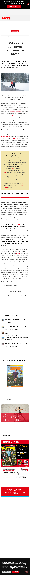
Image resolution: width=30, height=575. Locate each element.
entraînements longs (15, 111)
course (8, 149)
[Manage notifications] (26, 572)
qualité (19, 224)
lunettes (18, 253)
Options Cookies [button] (6, 571)
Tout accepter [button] (15, 571)
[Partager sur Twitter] (9, 296)
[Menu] (27, 18)
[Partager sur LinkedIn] (21, 296)
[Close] (28, 4)
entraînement (15, 138)
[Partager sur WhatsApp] (13, 296)
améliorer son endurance (9, 116)
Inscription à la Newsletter (14, 6)
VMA (13, 168)
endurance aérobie (6, 136)
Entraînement (15, 31)
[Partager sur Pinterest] (17, 296)
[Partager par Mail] (25, 296)
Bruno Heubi (20, 37)
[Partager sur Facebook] (5, 296)
